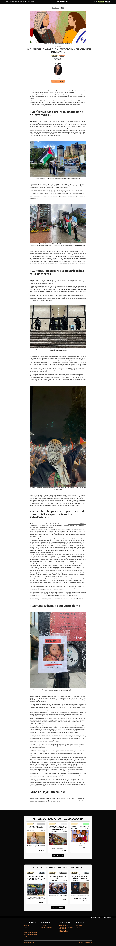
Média (7, 1)
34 (62, 379)
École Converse (18, 1)
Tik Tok (78, 927)
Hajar (42, 801)
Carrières (26, 936)
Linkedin (78, 931)
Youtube (78, 929)
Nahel (74, 762)
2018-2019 (47, 565)
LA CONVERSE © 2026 (29, 942)
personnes (55, 567)
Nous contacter (63, 925)
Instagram (79, 925)
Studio (32, 1)
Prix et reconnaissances (30, 934)
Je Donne (107, 1)
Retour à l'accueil (55, 7)
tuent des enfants (39, 379)
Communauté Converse (30, 932)
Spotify (78, 932)
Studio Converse (28, 930)
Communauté (26, 1)
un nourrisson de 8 (67, 567)
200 (51, 567)
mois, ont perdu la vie (78, 567)
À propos (12, 1)
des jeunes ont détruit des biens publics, (58, 764)
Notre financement (46, 927)
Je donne (43, 925)
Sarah (38, 801)
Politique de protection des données (66, 928)
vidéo (66, 726)
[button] (94, 1)
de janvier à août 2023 (75, 379)
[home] (63, 2)
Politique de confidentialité (63, 931)
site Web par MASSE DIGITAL (85, 942)
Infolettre (101, 1)
